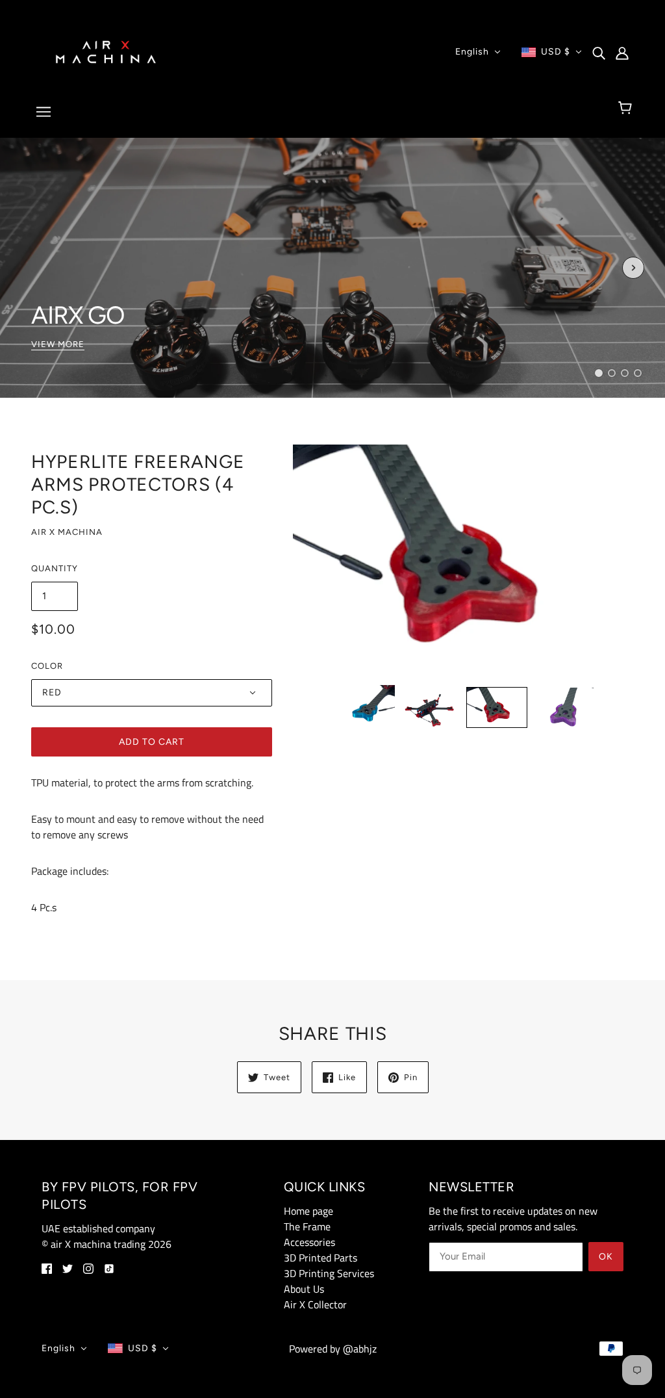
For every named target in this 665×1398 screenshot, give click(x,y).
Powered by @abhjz (333, 1348)
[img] (598, 52)
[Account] (622, 52)
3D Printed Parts (320, 1257)
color (47, 666)
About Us (304, 1289)
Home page (308, 1211)
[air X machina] (105, 50)
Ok (606, 1256)
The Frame (307, 1226)
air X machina (67, 532)
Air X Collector (315, 1304)
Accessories (309, 1242)
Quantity (54, 568)
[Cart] (627, 108)
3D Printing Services (329, 1273)
